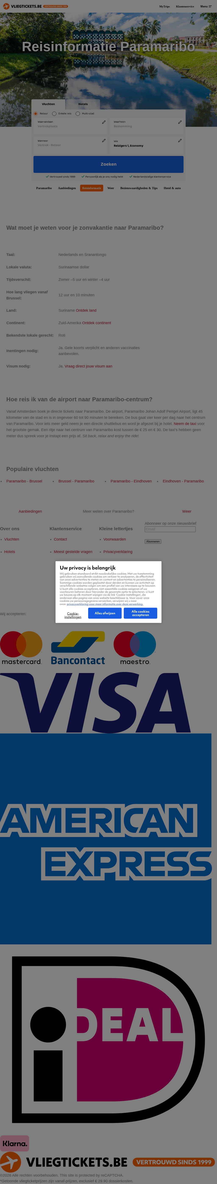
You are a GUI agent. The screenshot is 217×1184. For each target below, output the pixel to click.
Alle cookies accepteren (140, 613)
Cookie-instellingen (72, 615)
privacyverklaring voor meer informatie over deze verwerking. (105, 604)
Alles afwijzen (105, 613)
